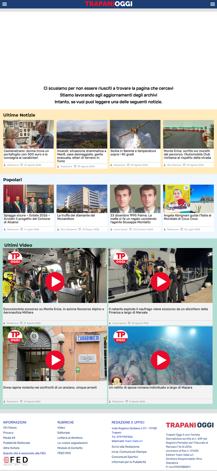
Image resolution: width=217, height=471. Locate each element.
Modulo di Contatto (70, 448)
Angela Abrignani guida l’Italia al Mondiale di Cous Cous (187, 217)
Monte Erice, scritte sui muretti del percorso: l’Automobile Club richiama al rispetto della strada (159, 154)
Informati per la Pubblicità (129, 462)
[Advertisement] (108, 45)
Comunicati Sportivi (125, 457)
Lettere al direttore (70, 438)
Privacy (8, 433)
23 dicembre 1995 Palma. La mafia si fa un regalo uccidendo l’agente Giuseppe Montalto (133, 218)
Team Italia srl (133, 441)
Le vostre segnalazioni (72, 443)
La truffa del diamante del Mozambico (76, 217)
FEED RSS (64, 453)
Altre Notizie (11, 448)
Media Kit (9, 438)
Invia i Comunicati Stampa (129, 452)
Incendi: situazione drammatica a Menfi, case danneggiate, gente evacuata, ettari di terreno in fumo (53, 156)
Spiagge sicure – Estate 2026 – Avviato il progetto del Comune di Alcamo (27, 218)
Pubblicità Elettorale (16, 443)
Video (61, 427)
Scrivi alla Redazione (125, 447)
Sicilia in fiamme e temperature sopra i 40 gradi (105, 152)
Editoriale (63, 433)
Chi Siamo (10, 427)
